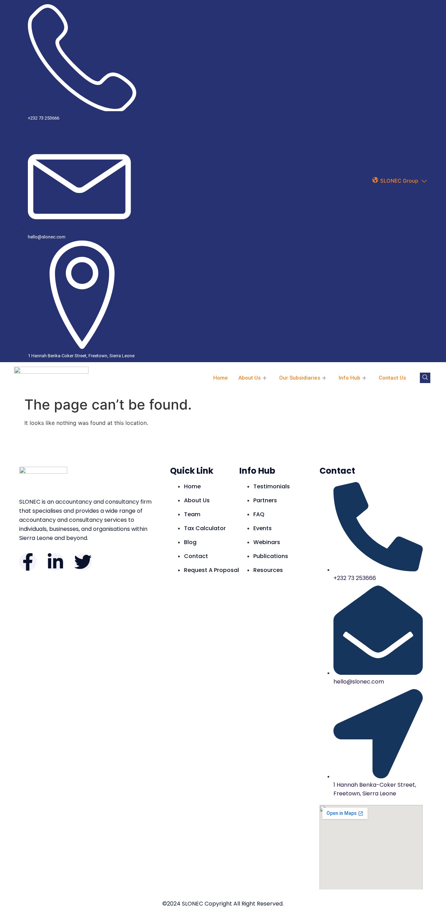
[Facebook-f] (28, 562)
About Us (249, 378)
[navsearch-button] (425, 378)
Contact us (392, 378)
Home (220, 378)
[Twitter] (83, 562)
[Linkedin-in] (55, 562)
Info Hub (349, 378)
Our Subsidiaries (299, 378)
